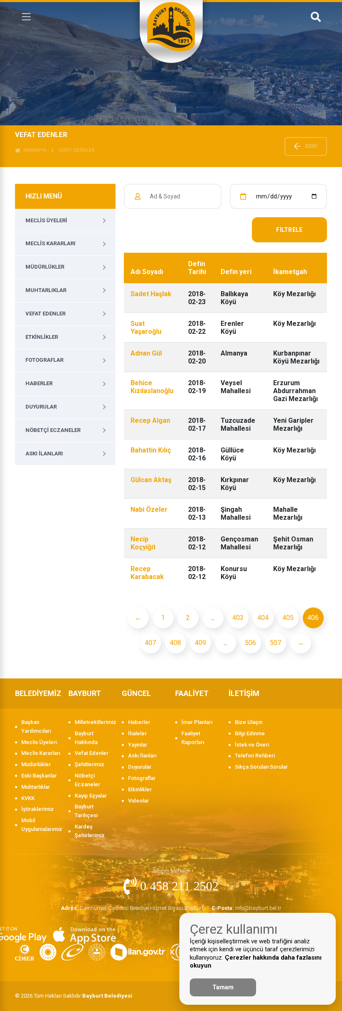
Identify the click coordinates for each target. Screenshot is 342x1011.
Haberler (39, 383)
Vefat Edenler (76, 150)
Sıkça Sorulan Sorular (261, 767)
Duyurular (41, 407)
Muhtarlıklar (45, 290)
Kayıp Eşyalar (91, 796)
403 (238, 618)
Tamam (223, 987)
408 (175, 643)
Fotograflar (44, 360)
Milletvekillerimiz (94, 722)
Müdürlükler (44, 267)
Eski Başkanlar (39, 775)
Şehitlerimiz (89, 764)
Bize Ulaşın (248, 722)
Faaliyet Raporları (192, 737)
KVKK (28, 798)
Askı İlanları (44, 453)
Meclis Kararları (50, 243)
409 (200, 643)
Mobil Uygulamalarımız (40, 824)
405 (288, 618)
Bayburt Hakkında (86, 737)
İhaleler (137, 733)
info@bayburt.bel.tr (247, 908)
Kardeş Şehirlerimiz (90, 830)
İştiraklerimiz (37, 809)
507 (275, 643)
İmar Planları (196, 722)
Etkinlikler (41, 337)
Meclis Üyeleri (46, 220)
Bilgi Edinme (250, 733)
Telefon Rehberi (255, 755)
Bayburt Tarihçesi (86, 810)
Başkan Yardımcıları (36, 726)
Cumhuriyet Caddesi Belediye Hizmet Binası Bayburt (132, 908)
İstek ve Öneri (252, 745)
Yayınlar (137, 745)
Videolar (138, 801)
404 (263, 618)
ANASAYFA (33, 150)
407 (150, 643)
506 (250, 643)
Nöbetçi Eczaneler (52, 430)
